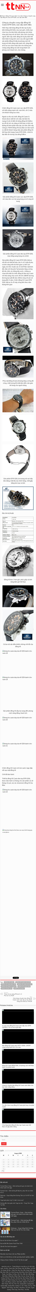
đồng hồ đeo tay (7, 988)
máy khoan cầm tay (11, 1254)
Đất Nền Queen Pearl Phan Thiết (13, 1243)
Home (3, 16)
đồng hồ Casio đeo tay (8, 984)
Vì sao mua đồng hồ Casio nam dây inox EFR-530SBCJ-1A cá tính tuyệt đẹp (16, 1026)
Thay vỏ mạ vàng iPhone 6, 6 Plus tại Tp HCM (13, 994)
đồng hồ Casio (9, 982)
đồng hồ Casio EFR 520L (25, 984)
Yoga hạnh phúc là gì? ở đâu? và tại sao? (12, 1200)
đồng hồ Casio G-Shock (9, 986)
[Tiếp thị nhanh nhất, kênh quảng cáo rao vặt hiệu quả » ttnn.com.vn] (18, 6)
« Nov (2, 1171)
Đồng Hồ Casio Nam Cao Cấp (14, 16)
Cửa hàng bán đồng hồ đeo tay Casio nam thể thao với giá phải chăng (16, 1125)
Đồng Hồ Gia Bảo (19, 988)
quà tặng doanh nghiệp (23, 1257)
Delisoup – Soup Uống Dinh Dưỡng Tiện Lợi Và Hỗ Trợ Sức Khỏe (22, 1229)
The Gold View (9, 1246)
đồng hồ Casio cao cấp (23, 982)
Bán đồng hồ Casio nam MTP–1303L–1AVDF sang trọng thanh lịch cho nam (16, 1046)
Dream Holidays (9, 1260)
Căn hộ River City (9, 1240)
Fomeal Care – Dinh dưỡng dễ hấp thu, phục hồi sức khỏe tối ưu (22, 1221)
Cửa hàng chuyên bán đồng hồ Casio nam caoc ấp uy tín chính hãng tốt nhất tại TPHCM (22, 999)
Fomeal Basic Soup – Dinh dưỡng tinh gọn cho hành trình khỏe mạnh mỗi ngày (22, 1214)
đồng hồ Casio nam (24, 986)
